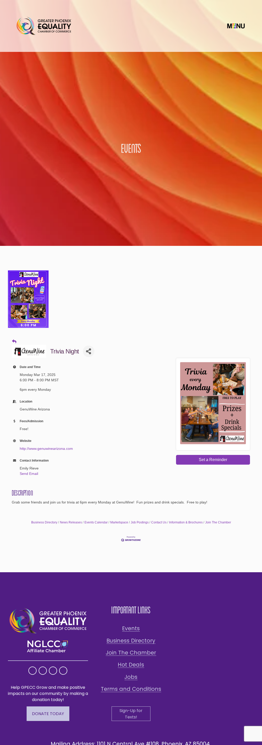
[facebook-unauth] (43, 671)
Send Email (29, 474)
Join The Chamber (218, 522)
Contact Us (159, 522)
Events (131, 628)
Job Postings (140, 522)
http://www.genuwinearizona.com (46, 448)
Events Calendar (96, 522)
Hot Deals (131, 664)
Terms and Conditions (131, 689)
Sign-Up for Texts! (131, 714)
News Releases (71, 522)
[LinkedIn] (63, 671)
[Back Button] (14, 342)
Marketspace (119, 522)
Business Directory (44, 522)
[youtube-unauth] (53, 671)
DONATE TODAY (48, 714)
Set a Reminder (213, 459)
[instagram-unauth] (32, 671)
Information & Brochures (186, 522)
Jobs (130, 677)
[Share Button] (88, 351)
